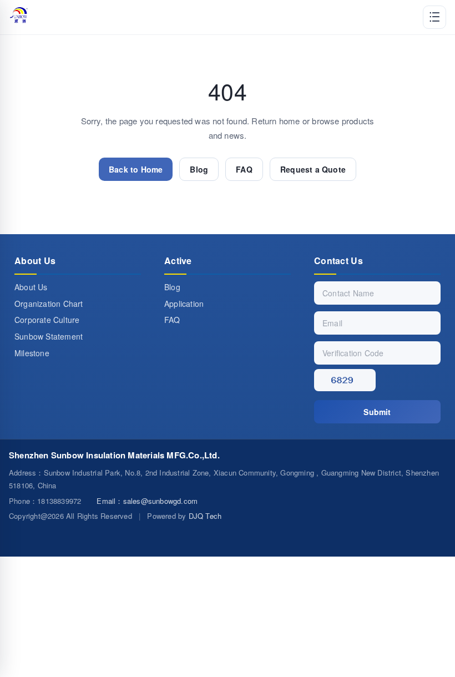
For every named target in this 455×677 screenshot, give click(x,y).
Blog (199, 169)
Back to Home (136, 169)
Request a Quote (313, 169)
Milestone (31, 352)
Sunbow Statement (48, 336)
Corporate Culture (46, 319)
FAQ (244, 169)
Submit (377, 411)
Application (184, 303)
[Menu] (434, 17)
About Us (31, 286)
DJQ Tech (205, 516)
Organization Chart (48, 303)
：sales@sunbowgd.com (147, 501)
